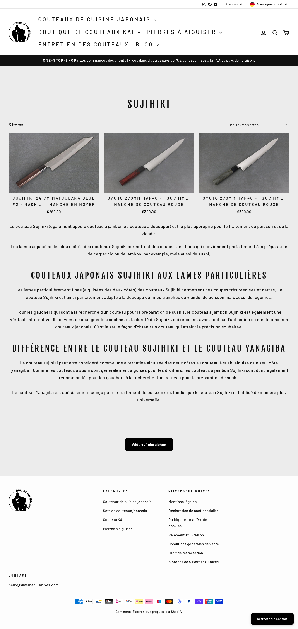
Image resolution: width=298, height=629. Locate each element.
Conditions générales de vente (193, 544)
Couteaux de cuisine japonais (95, 19)
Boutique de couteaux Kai (87, 32)
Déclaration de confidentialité (193, 510)
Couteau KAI (113, 519)
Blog (146, 44)
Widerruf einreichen (149, 444)
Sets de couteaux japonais (125, 510)
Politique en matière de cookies (187, 522)
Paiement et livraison (186, 535)
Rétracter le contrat (272, 619)
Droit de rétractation (185, 553)
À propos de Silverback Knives (193, 562)
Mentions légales (182, 501)
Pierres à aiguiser (182, 32)
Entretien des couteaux (83, 44)
